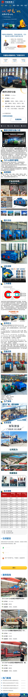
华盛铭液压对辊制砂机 (8, 690)
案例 (14, 5)
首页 (2, 5)
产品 (10, 5)
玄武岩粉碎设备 (9, 532)
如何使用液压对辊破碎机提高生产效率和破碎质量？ (11, 688)
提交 (14, 568)
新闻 (18, 5)
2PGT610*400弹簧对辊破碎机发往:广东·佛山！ (14, 630)
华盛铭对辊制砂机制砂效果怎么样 (10, 685)
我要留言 (18, 126)
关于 (6, 5)
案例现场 (24, 126)
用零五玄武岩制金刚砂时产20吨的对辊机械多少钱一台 (11, 683)
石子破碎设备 (9, 531)
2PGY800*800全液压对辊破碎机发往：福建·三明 (14, 662)
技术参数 (11, 126)
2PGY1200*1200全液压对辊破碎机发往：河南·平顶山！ (14, 598)
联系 (26, 5)
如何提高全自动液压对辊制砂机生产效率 (11, 680)
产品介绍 (4, 126)
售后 (22, 5)
